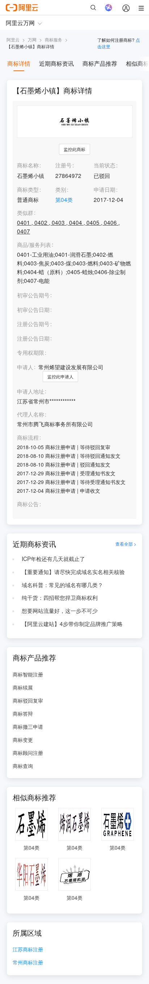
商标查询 (23, 765)
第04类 (64, 199)
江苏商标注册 (28, 949)
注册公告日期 (33, 338)
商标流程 (28, 437)
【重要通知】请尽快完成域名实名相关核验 (73, 572)
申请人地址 (30, 391)
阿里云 (13, 39)
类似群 (25, 212)
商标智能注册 (28, 674)
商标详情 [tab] (18, 63)
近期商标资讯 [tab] (56, 63)
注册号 (63, 165)
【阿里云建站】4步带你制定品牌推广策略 (72, 623)
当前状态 (104, 165)
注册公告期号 (33, 324)
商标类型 (28, 189)
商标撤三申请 (28, 726)
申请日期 (104, 189)
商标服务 (53, 39)
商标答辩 (23, 713)
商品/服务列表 (34, 244)
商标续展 (23, 687)
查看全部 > (125, 543)
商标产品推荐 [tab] (99, 63)
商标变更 (23, 739)
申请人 (25, 367)
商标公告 (28, 504)
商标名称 (28, 165)
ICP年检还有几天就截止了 (53, 558)
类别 (60, 189)
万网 (32, 39)
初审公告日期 (33, 309)
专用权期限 (30, 352)
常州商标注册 (28, 962)
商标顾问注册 (28, 752)
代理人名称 (30, 414)
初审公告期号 (33, 295)
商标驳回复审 (28, 700)
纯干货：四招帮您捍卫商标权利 (60, 597)
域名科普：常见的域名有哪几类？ (62, 585)
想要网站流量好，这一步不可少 (60, 610)
